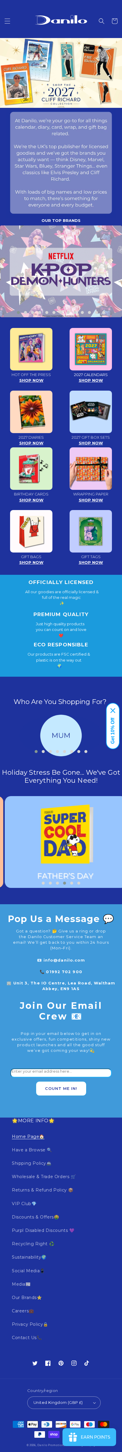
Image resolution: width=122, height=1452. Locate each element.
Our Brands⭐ (27, 1297)
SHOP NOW (31, 380)
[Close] (112, 710)
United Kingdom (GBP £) (58, 1402)
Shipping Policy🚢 (32, 1163)
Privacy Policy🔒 (30, 1324)
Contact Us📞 (27, 1337)
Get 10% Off (112, 731)
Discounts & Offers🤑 (35, 1217)
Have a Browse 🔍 (32, 1150)
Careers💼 (23, 1311)
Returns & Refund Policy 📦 (42, 1190)
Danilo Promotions (51, 1445)
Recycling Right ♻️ (33, 1243)
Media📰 (21, 1284)
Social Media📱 (28, 1270)
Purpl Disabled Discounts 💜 (43, 1230)
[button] (7, 21)
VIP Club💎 (24, 1203)
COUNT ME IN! (61, 1088)
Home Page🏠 (28, 1136)
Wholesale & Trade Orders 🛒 (44, 1176)
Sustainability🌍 (29, 1257)
